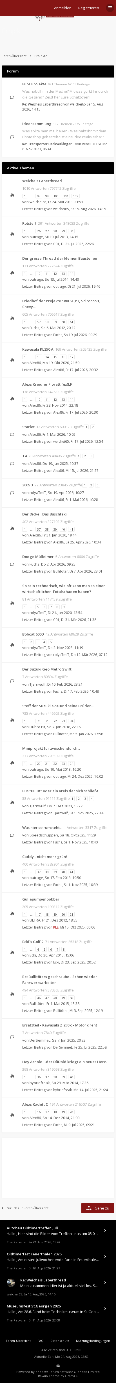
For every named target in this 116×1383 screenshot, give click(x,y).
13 (63, 273)
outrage (36, 236)
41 (71, 529)
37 (39, 529)
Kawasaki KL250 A (37, 349)
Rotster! (29, 223)
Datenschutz (59, 1341)
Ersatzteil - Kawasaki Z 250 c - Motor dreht (59, 1025)
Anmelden (63, 7)
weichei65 (78, 104)
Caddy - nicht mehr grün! (44, 856)
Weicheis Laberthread (42, 180)
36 (39, 1077)
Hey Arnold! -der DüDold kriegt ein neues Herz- (64, 1061)
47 (47, 998)
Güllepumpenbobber (40, 899)
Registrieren (88, 7)
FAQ (40, 1341)
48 (55, 998)
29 (63, 231)
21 (47, 763)
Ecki (33, 955)
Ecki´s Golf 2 (32, 941)
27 (47, 231)
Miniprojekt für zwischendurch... (51, 748)
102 (75, 196)
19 (55, 914)
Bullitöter (60, 571)
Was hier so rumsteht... (42, 827)
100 (56, 196)
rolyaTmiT (38, 492)
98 (39, 196)
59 (55, 322)
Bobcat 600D (33, 634)
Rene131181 (92, 144)
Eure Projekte (34, 83)
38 (47, 529)
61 (71, 322)
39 (55, 529)
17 (71, 357)
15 (55, 357)
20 (39, 763)
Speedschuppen (44, 835)
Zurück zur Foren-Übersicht (27, 1208)
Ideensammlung (37, 123)
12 (55, 273)
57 (39, 322)
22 (55, 763)
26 (39, 231)
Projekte (14, 30)
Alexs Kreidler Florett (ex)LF (47, 384)
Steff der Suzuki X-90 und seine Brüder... (57, 705)
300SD (27, 484)
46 (39, 998)
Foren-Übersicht (14, 56)
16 (63, 357)
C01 (56, 244)
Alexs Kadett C (35, 1104)
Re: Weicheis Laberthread (42, 104)
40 (63, 529)
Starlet (28, 426)
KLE (56, 927)
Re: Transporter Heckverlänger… (48, 144)
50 (71, 998)
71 (47, 721)
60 (63, 322)
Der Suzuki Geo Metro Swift (47, 669)
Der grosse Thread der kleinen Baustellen (59, 258)
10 (39, 273)
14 (71, 273)
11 (47, 273)
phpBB (40, 1372)
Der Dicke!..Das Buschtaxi (44, 514)
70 (39, 721)
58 (47, 322)
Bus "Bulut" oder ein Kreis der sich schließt (60, 790)
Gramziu (71, 1376)
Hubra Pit (37, 726)
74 (71, 721)
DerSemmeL (40, 1040)
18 (47, 914)
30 (71, 231)
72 (55, 721)
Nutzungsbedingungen (93, 1341)
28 (55, 231)
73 (63, 721)
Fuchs (34, 327)
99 (47, 196)
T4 (24, 455)
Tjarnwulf (38, 684)
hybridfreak (40, 1082)
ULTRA (35, 920)
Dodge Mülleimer (38, 556)
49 (63, 998)
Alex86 (35, 362)
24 (71, 763)
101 (65, 196)
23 (63, 763)
